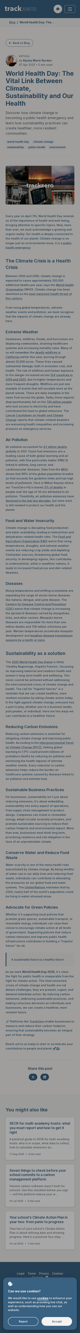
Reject (23, 1321)
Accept (57, 1321)
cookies (43, 1298)
